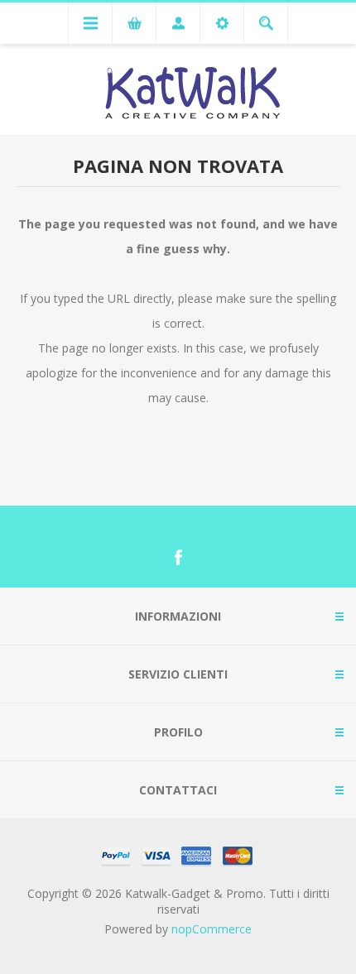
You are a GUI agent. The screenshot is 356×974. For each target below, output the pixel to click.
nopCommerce (211, 929)
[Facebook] (178, 558)
